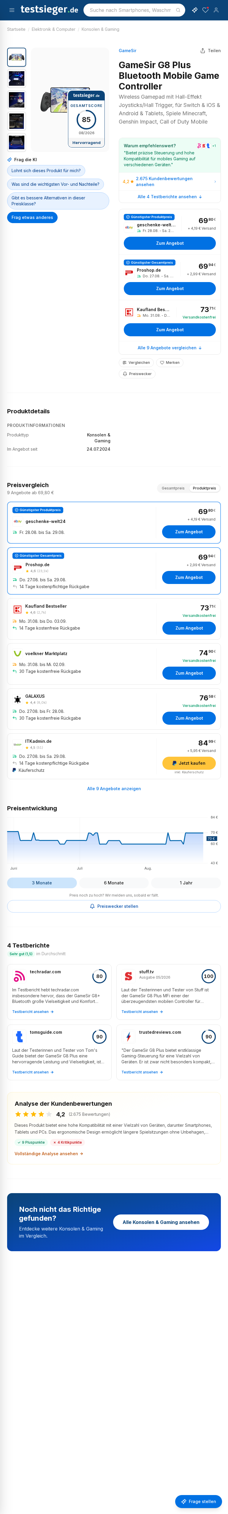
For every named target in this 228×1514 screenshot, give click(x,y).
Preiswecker (140, 374)
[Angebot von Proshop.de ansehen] (170, 277)
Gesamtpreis (173, 488)
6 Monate (114, 882)
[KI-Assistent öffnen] (195, 10)
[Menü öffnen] (12, 10)
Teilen (214, 50)
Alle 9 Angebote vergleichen (167, 347)
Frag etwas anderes (32, 217)
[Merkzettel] (205, 10)
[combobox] (134, 10)
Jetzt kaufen (192, 763)
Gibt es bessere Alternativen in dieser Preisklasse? (48, 200)
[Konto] (216, 10)
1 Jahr (186, 882)
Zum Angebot (170, 243)
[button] (70, 100)
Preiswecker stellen (117, 906)
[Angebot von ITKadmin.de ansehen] (114, 756)
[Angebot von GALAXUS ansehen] (114, 709)
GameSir (127, 50)
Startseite (16, 29)
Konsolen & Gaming (100, 29)
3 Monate (42, 882)
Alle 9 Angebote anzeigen (114, 788)
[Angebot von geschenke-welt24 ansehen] (170, 232)
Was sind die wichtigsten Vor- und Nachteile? (55, 184)
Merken (173, 362)
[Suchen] (178, 10)
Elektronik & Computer (53, 29)
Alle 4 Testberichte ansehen (167, 196)
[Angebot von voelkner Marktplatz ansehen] (114, 664)
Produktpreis (204, 488)
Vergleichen (139, 362)
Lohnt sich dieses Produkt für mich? (46, 170)
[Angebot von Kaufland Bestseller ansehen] (170, 320)
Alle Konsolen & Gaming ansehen (161, 1222)
